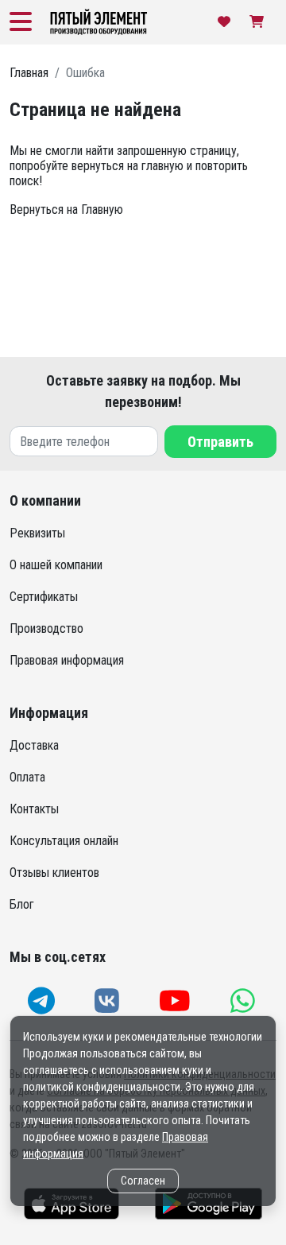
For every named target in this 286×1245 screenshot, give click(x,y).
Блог (22, 904)
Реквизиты (37, 533)
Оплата (27, 777)
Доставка (34, 745)
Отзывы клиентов (54, 872)
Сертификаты (44, 596)
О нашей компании (56, 564)
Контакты (34, 808)
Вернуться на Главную (66, 209)
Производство (46, 628)
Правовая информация (67, 660)
